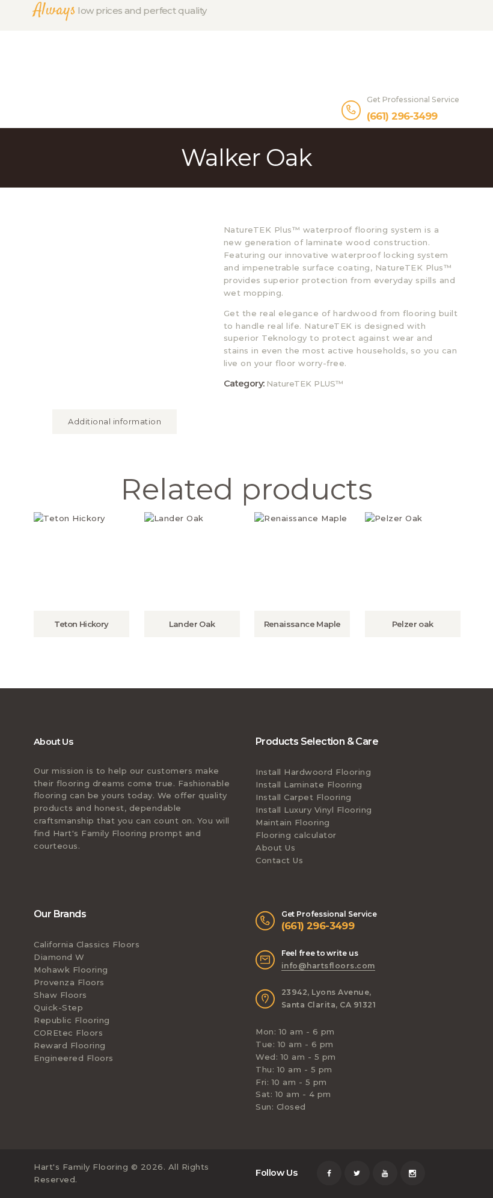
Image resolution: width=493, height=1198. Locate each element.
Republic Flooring (72, 1020)
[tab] (114, 421)
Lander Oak (192, 624)
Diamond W (59, 957)
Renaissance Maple (302, 624)
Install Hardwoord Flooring (313, 772)
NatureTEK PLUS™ (304, 383)
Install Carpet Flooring (304, 797)
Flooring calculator (296, 835)
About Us (275, 847)
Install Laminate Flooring (309, 784)
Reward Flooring (70, 1045)
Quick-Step (58, 1007)
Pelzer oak (412, 624)
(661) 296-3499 (318, 926)
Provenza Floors (69, 982)
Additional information (114, 421)
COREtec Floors (68, 1033)
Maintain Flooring (293, 822)
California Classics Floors (86, 944)
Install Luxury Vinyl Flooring (314, 809)
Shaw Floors (60, 995)
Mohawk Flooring (71, 969)
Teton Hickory (81, 624)
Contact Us (279, 860)
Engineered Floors (74, 1058)
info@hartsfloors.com (328, 965)
